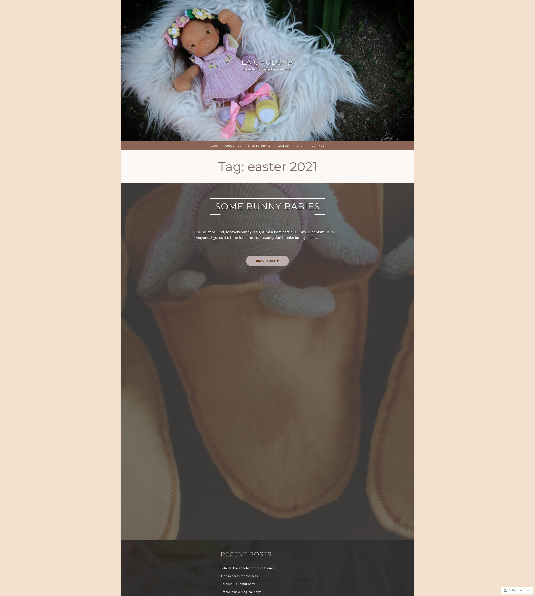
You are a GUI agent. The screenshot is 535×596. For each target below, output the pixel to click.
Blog (214, 145)
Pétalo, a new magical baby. (241, 592)
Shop (300, 145)
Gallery (284, 145)
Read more (261, 262)
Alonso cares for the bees (239, 576)
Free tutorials (259, 145)
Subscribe (233, 145)
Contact (317, 145)
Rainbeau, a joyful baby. (238, 584)
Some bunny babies (267, 206)
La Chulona (268, 62)
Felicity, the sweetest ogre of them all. (249, 568)
